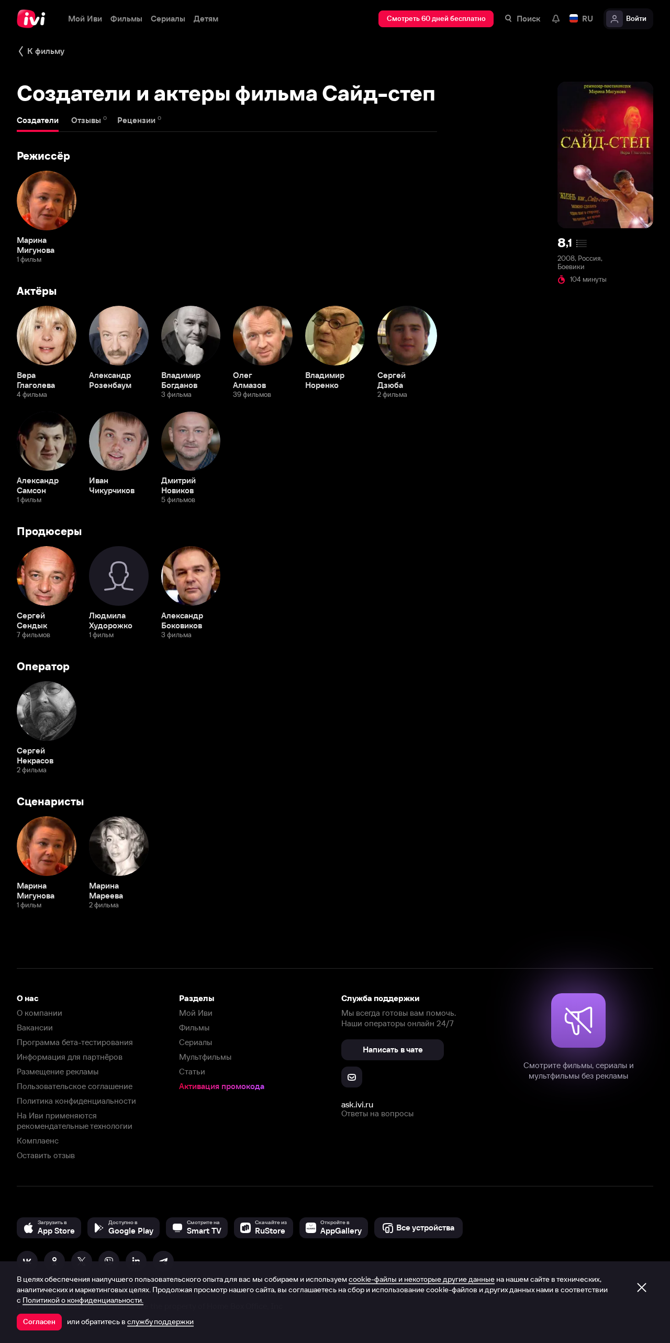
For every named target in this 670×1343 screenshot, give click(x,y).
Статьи (192, 1071)
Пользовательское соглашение (74, 1086)
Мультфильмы (205, 1056)
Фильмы (194, 1027)
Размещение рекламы (57, 1071)
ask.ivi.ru (357, 1104)
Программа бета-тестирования (75, 1042)
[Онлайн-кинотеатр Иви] (34, 18)
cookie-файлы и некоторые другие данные (422, 1279)
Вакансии (35, 1027)
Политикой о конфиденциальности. (83, 1300)
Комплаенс (38, 1140)
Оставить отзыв (46, 1155)
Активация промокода (221, 1086)
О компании (39, 1012)
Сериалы (195, 1042)
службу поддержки (160, 1321)
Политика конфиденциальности (76, 1100)
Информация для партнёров (69, 1056)
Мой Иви (196, 1012)
